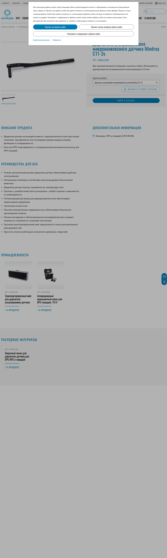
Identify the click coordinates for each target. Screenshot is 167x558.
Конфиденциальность (41, 40)
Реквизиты (57, 40)
